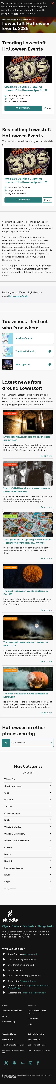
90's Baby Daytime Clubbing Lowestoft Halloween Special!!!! (25, 88)
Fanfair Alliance (28, 981)
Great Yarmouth (29, 742)
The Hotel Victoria (25, 351)
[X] (6, 1063)
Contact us (33, 1018)
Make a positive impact (34, 992)
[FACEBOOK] (38, 1063)
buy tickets (24, 108)
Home (4, 1005)
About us (32, 1005)
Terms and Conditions (12, 1010)
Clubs (15, 926)
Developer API (8, 1039)
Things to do (46, 926)
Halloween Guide (18, 296)
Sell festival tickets (37, 1045)
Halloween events (9, 19)
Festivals (28, 926)
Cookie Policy (8, 1021)
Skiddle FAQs (34, 1039)
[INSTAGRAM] (31, 1063)
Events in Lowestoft (26, 19)
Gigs (5, 926)
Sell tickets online (36, 1034)
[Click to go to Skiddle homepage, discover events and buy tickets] (10, 916)
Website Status (9, 1034)
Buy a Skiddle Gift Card (39, 1050)
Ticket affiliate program (13, 1045)
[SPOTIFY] (14, 1063)
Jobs (30, 1024)
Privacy (5, 1016)
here (16, 13)
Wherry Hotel (22, 364)
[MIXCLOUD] (22, 1063)
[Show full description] (49, 351)
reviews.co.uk (30, 954)
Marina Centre (23, 338)
